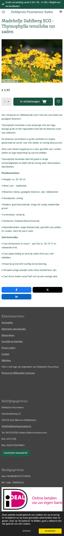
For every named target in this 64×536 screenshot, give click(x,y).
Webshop (6, 360)
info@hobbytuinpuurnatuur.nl (16, 426)
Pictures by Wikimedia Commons (18, 373)
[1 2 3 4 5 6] (7, 102)
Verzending (7, 323)
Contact (5, 354)
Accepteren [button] (50, 531)
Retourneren (8, 335)
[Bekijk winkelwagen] (60, 12)
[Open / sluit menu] (3, 12)
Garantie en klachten (12, 341)
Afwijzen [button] (27, 531)
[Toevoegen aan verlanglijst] (58, 102)
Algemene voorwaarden (14, 329)
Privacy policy (8, 348)
